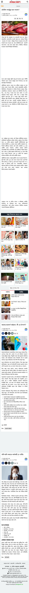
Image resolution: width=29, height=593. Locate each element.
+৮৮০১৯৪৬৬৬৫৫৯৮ (16, 571)
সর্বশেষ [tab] (8, 292)
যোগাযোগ (23, 563)
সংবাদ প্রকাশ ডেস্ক (6, 14)
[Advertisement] (14, 62)
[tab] (8, 292)
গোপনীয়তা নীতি (18, 563)
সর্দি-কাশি (7, 557)
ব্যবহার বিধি (12, 563)
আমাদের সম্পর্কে (6, 563)
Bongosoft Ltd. (19, 584)
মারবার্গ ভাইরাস (8, 428)
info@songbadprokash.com (15, 573)
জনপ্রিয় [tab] (21, 292)
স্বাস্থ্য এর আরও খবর (14, 288)
